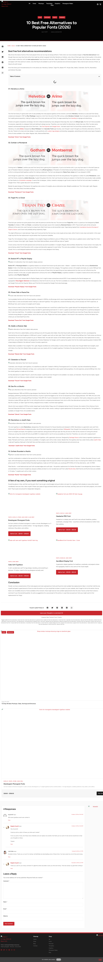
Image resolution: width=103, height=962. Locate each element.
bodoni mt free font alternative (51, 619)
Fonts (34, 3)
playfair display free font (54, 622)
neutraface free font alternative (33, 622)
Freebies (62, 17)
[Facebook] (1, 950)
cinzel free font (62, 619)
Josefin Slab (97, 440)
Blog (52, 5)
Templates (49, 3)
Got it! (58, 959)
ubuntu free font (60, 624)
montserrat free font (5, 622)
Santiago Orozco (74, 437)
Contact (35, 945)
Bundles (62, 558)
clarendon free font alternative (73, 619)
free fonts (43, 621)
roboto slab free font (92, 622)
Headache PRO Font (63, 516)
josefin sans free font (96, 621)
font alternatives (20, 621)
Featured (47, 17)
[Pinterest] (9, 950)
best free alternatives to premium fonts (34, 619)
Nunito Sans (72, 469)
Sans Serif (25, 517)
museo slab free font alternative (18, 622)
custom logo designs (53, 131)
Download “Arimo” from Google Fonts (19, 137)
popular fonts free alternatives (80, 622)
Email (5, 909)
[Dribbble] (11, 950)
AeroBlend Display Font (64, 561)
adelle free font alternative (11, 619)
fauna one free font (11, 621)
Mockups (41, 3)
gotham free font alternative (52, 621)
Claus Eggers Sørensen (22, 281)
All (29, 3)
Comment (6, 881)
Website (5, 916)
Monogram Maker (68, 3)
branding (73, 118)
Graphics (57, 3)
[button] (2, 46)
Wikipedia (67, 429)
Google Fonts (56, 126)
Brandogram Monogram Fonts (19, 520)
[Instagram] (6, 950)
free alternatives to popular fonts (32, 621)
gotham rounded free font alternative (68, 621)
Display (14, 517)
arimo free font (21, 619)
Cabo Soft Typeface (15, 565)
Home (8, 45)
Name (5, 902)
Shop (34, 941)
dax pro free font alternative (87, 619)
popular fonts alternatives (66, 622)
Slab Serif (31, 517)
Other (19, 517)
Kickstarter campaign (25, 180)
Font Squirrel (45, 126)
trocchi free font (52, 624)
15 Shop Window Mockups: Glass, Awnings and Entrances (19, 703)
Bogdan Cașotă (15, 826)
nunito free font (44, 622)
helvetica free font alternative (83, 621)
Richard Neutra (20, 429)
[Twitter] (4, 950)
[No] (100, 960)
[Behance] (14, 950)
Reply (9, 820)
